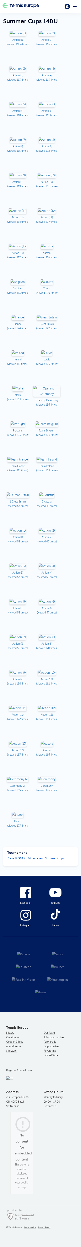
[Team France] (17, 460)
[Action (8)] (47, 140)
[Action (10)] (47, 175)
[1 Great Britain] (18, 495)
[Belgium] (18, 282)
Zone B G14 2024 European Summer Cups (35, 858)
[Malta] (17, 389)
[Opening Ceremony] (46, 391)
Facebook (25, 902)
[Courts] (47, 282)
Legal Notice (30, 1227)
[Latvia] (46, 353)
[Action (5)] (18, 104)
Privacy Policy (44, 1227)
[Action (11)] (17, 211)
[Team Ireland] (47, 460)
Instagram (25, 925)
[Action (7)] (18, 140)
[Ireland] (18, 353)
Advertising (50, 1050)
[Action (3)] (18, 69)
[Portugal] (18, 424)
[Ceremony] (46, 779)
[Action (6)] (47, 104)
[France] (18, 317)
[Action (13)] (18, 246)
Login (67, 6)
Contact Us (50, 1106)
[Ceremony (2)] (17, 779)
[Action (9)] (18, 175)
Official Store (51, 1055)
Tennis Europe (21, 6)
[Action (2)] (47, 33)
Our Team (49, 1032)
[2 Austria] (46, 495)
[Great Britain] (47, 317)
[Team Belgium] (47, 424)
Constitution (13, 1037)
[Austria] (47, 246)
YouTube (55, 902)
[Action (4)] (47, 69)
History (10, 1032)
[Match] (17, 815)
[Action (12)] (47, 211)
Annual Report (14, 1046)
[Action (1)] (18, 33)
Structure (11, 1050)
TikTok (55, 925)
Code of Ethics (14, 1041)
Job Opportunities (54, 1037)
